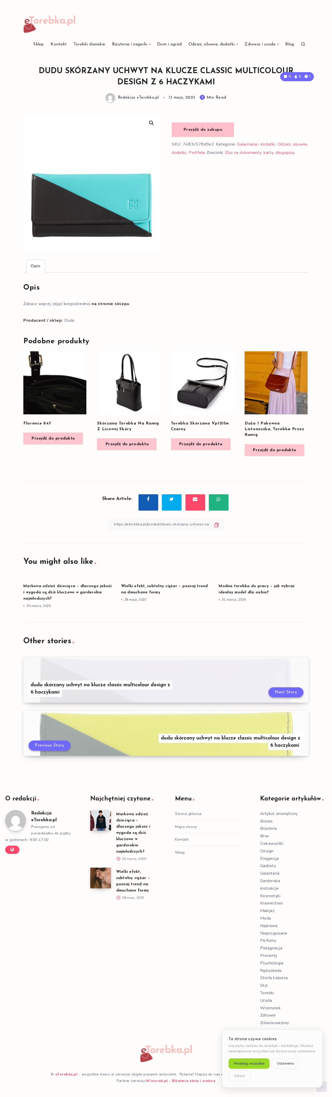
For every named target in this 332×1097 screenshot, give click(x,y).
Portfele (197, 152)
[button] (151, 123)
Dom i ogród (169, 44)
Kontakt (59, 44)
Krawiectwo (271, 903)
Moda (265, 918)
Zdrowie (268, 1015)
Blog (289, 44)
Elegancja (269, 858)
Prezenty (269, 955)
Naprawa (269, 926)
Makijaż (267, 911)
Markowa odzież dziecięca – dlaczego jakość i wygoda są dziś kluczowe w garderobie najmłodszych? (67, 592)
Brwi (264, 836)
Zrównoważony (274, 1023)
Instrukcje (269, 888)
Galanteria (270, 873)
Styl (264, 985)
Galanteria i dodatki (256, 144)
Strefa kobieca (274, 978)
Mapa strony (186, 826)
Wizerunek (270, 1008)
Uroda (266, 1000)
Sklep (38, 44)
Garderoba (270, 881)
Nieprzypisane (273, 933)
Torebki (267, 993)
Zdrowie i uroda (260, 44)
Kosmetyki (270, 896)
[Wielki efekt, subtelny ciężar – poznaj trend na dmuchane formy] (100, 878)
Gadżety (268, 866)
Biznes (266, 821)
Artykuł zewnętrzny (279, 814)
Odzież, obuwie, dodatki (212, 44)
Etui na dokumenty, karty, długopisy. (260, 152)
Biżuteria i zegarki (129, 44)
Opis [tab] (36, 266)
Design (267, 851)
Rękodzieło (271, 970)
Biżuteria (268, 828)
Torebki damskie (89, 44)
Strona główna (188, 813)
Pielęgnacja (271, 948)
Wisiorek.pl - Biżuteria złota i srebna (180, 1080)
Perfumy (268, 940)
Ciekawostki (272, 843)
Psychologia (271, 963)
